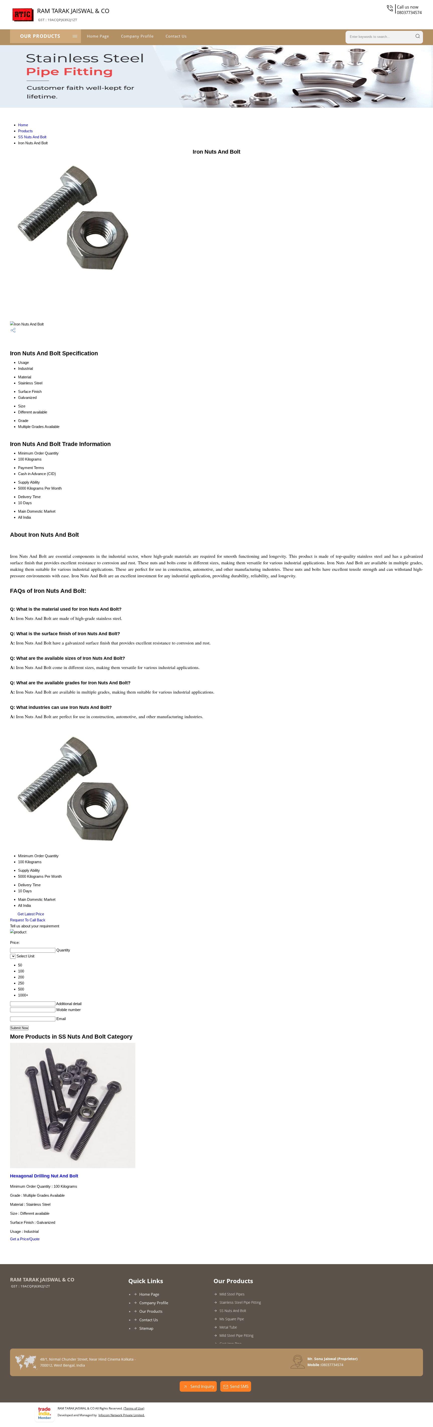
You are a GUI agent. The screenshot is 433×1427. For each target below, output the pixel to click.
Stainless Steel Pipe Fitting (240, 1302)
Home (23, 125)
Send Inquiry (201, 1386)
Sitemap (146, 1328)
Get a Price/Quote (25, 1239)
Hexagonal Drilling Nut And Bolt (44, 1175)
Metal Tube (228, 1327)
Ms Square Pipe (232, 1318)
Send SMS (239, 1386)
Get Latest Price (30, 914)
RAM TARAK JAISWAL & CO (73, 14)
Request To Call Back (27, 920)
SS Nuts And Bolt (32, 137)
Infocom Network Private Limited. (121, 1415)
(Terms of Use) (134, 1408)
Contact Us (176, 36)
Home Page (98, 36)
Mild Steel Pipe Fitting (236, 1335)
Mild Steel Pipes (232, 1294)
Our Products (40, 36)
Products (25, 131)
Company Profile (137, 36)
